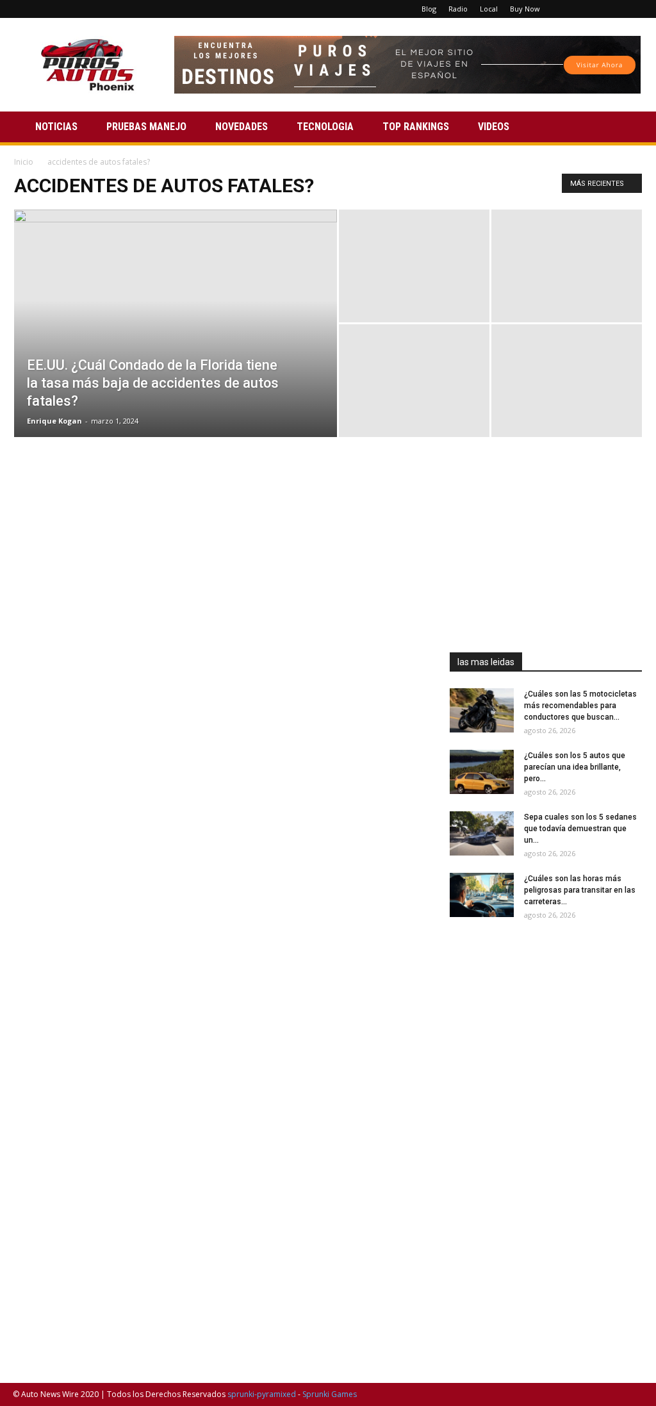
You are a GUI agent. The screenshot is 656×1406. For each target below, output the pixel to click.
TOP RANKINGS (415, 126)
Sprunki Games (329, 1394)
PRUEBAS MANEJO (146, 126)
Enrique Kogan (54, 421)
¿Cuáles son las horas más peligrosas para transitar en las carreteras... (580, 890)
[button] (627, 128)
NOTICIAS (56, 126)
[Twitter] (612, 9)
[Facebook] (570, 9)
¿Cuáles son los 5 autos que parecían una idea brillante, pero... (574, 767)
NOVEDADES (241, 126)
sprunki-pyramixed (261, 1394)
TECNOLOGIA (325, 126)
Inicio (23, 161)
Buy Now (525, 8)
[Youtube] (633, 9)
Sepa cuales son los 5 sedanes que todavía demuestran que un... (580, 829)
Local (489, 8)
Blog (429, 8)
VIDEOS (493, 126)
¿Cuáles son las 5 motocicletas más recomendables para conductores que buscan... (580, 706)
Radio (458, 8)
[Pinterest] (591, 9)
